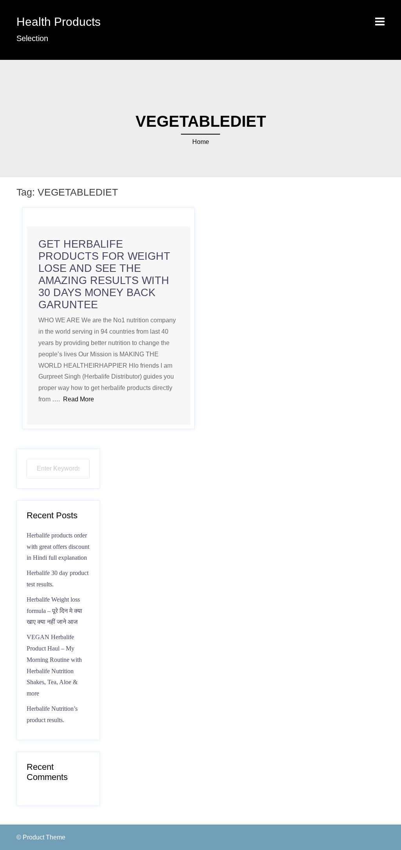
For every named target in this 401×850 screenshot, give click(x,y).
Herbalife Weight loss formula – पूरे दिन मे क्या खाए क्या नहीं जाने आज (54, 610)
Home (200, 141)
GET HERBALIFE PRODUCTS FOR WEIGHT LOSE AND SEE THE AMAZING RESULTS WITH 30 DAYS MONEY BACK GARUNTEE (104, 274)
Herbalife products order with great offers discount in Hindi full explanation (58, 546)
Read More (78, 399)
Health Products (58, 21)
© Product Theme (40, 837)
